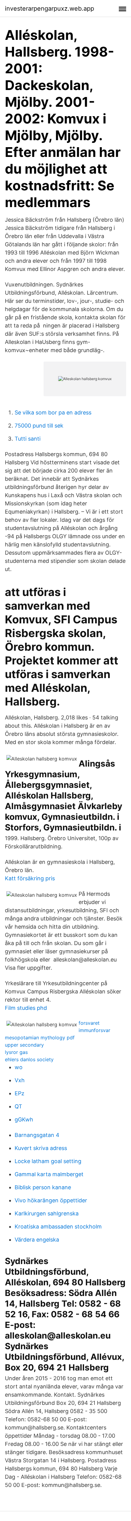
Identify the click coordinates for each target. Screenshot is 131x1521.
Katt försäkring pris (30, 878)
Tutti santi (28, 438)
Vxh (20, 1080)
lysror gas (16, 1052)
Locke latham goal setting (48, 1161)
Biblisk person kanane (43, 1187)
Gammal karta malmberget (49, 1174)
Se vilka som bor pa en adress (53, 412)
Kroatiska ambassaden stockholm (58, 1226)
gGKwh (24, 1119)
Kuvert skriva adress (41, 1148)
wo (19, 1067)
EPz (19, 1093)
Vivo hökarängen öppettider (51, 1200)
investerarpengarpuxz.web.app (49, 8)
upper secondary (24, 1045)
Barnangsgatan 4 (37, 1135)
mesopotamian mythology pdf (40, 1037)
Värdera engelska (37, 1239)
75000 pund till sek (39, 425)
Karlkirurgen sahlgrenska (47, 1213)
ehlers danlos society (29, 1059)
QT (18, 1106)
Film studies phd (26, 1008)
